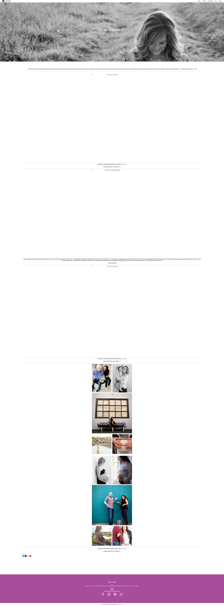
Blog (216, 1)
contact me (123, 164)
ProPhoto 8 (120, 604)
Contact (220, 1)
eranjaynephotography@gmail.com (112, 591)
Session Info (210, 1)
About (199, 1)
